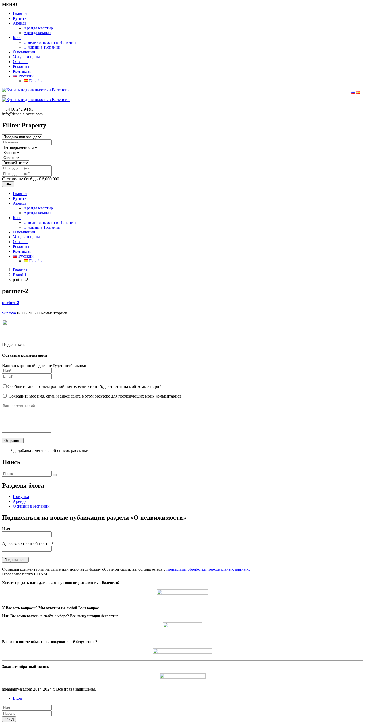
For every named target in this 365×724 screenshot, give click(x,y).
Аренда (19, 23)
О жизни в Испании (42, 47)
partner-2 (10, 302)
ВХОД (9, 719)
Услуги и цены (26, 57)
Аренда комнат (37, 32)
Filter (8, 184)
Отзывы (20, 61)
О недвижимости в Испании (50, 42)
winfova (9, 313)
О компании (24, 52)
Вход (17, 698)
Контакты (22, 71)
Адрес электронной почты (28, 543)
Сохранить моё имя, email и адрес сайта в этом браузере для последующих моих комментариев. (96, 396)
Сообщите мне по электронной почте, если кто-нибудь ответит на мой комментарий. (85, 386)
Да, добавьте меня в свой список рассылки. (50, 450)
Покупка (21, 496)
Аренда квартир (38, 28)
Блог (17, 37)
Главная (20, 13)
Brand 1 (19, 275)
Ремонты (21, 66)
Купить (19, 18)
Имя (6, 529)
